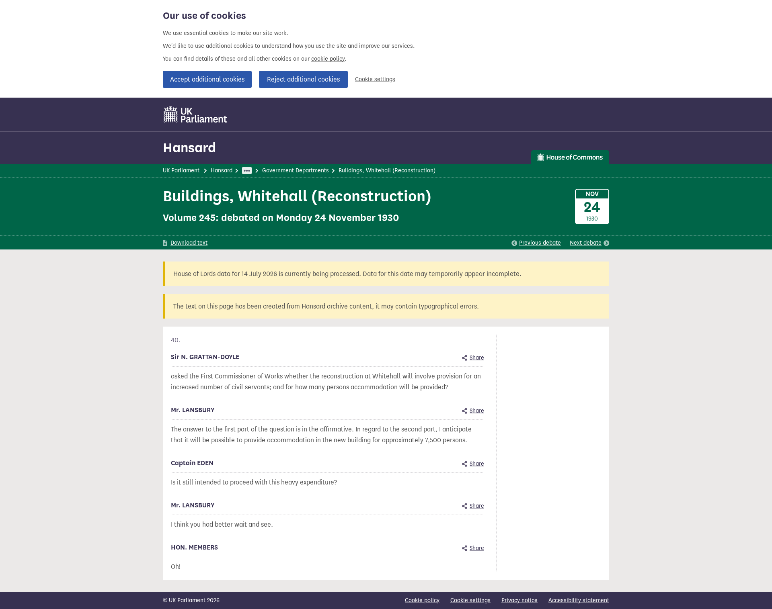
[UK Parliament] (195, 114)
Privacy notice (519, 600)
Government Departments (295, 170)
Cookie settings (375, 79)
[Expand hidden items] (247, 170)
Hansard (189, 147)
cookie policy (328, 58)
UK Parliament (181, 170)
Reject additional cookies (303, 79)
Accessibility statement (578, 600)
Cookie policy (422, 600)
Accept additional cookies (207, 79)
